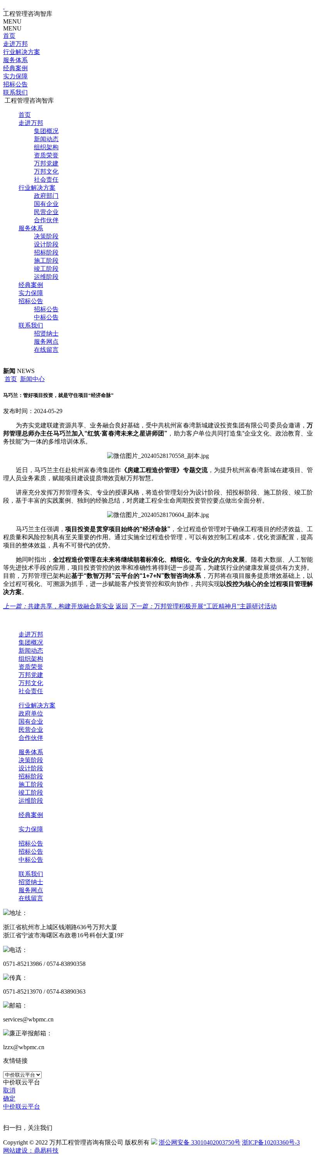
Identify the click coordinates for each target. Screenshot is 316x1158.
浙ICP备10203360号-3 (271, 1142)
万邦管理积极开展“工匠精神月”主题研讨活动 (203, 606)
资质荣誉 (46, 155)
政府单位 (30, 713)
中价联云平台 (21, 1106)
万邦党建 (46, 163)
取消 (9, 1090)
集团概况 (46, 131)
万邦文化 (46, 171)
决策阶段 (46, 236)
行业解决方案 (21, 52)
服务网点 (46, 341)
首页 (9, 35)
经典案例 (15, 68)
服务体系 (15, 60)
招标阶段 (46, 252)
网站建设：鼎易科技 (31, 1150)
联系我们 (15, 92)
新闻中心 (32, 379)
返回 (122, 606)
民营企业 (46, 212)
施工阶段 (46, 260)
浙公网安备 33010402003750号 (199, 1142)
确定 (9, 1098)
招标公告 (15, 84)
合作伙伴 (46, 220)
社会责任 (46, 179)
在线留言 (46, 349)
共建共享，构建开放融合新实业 (58, 606)
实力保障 (15, 76)
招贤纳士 (46, 333)
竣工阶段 (46, 268)
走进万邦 (15, 44)
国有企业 (46, 204)
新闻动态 (46, 139)
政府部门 (46, 195)
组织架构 (46, 147)
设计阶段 (46, 244)
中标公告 (46, 317)
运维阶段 (46, 276)
